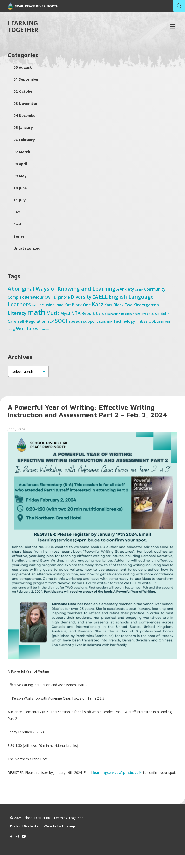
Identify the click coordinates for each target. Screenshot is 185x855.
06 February (24, 139)
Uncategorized (26, 248)
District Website (24, 826)
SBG (151, 313)
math (36, 312)
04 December (25, 115)
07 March (21, 151)
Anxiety (127, 289)
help (34, 305)
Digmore (62, 297)
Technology (124, 321)
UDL (152, 321)
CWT (49, 297)
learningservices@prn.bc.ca (116, 772)
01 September (26, 79)
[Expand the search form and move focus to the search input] (179, 6)
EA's (17, 212)
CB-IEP (139, 289)
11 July (19, 199)
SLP (50, 321)
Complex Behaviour (26, 297)
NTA (76, 313)
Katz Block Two (118, 305)
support (90, 321)
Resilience (127, 313)
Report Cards (94, 313)
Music (52, 313)
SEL (157, 313)
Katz (97, 304)
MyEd (65, 313)
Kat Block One (78, 305)
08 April (20, 163)
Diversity (81, 297)
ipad (60, 305)
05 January (23, 127)
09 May (19, 175)
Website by (59, 826)
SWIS (102, 321)
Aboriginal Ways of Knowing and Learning (61, 288)
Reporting (113, 313)
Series (19, 236)
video (160, 321)
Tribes (142, 321)
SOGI (61, 320)
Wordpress (28, 328)
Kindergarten (146, 305)
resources (141, 313)
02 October (23, 91)
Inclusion (46, 305)
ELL (103, 296)
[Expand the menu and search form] (172, 26)
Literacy (17, 313)
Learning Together (23, 26)
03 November (25, 103)
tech (109, 321)
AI (117, 289)
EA (95, 297)
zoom (45, 329)
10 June (20, 187)
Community (154, 289)
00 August (22, 67)
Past (17, 224)
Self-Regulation (31, 321)
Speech (75, 321)
